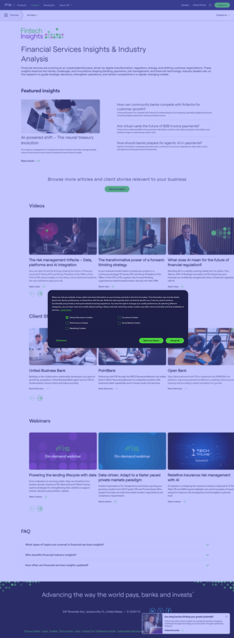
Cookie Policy (66, 310)
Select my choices (151, 340)
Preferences (61, 340)
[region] (118, 319)
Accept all (175, 340)
